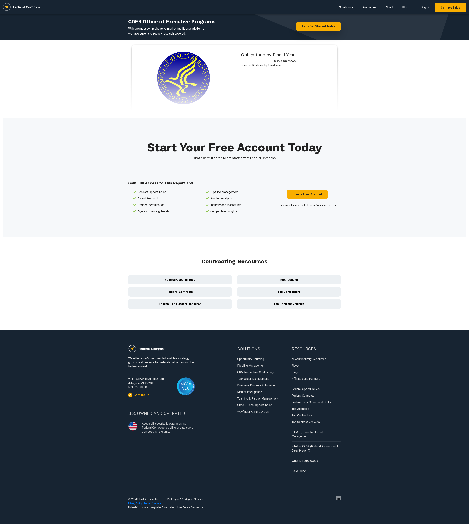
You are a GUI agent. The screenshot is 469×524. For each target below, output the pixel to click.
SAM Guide (299, 471)
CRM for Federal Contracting (255, 372)
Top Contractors (289, 292)
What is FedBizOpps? (306, 461)
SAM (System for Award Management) (307, 434)
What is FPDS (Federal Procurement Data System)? (315, 448)
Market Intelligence (249, 392)
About (389, 7)
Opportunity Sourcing (250, 359)
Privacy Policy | (136, 503)
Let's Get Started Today (318, 26)
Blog (405, 7)
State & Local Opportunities (254, 405)
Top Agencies (289, 279)
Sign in (426, 7)
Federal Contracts (180, 292)
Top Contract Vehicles (289, 304)
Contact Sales (450, 7)
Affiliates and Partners (306, 379)
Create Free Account (307, 194)
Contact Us (141, 395)
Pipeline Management (251, 365)
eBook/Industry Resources (309, 359)
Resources (369, 7)
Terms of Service (152, 503)
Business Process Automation (256, 385)
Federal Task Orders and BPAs (180, 304)
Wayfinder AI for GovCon (253, 411)
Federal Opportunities (180, 279)
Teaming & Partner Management (257, 398)
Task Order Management (253, 379)
